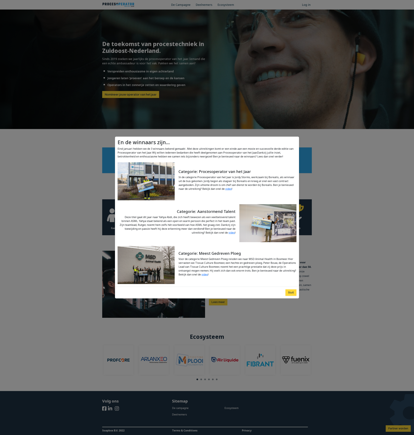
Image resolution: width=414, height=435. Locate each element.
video (228, 189)
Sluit (291, 292)
